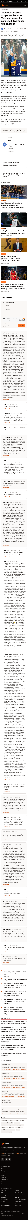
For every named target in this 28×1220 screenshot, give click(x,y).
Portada (3, 9)
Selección (3, 1177)
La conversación (5, 1166)
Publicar (21, 325)
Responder (6, 399)
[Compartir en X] (12, 35)
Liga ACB (8, 9)
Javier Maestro (7, 28)
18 (11, 263)
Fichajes (3, 1175)
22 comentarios (14, 31)
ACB (2, 1168)
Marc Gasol (4, 1132)
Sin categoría (4, 1195)
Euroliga (22, 1120)
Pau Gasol (11, 1127)
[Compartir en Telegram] (19, 35)
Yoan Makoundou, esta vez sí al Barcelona (15, 979)
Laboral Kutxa (5, 1125)
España (3, 1122)
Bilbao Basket (10, 1122)
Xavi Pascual (12, 1125)
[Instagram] (9, 1159)
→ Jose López (10, 784)
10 (11, 291)
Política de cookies (5, 1213)
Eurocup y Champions (20, 1199)
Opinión (3, 1184)
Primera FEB (18, 1205)
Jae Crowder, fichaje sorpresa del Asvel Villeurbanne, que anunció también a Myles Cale (15, 1001)
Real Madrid (4, 1120)
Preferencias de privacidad (7, 1215)
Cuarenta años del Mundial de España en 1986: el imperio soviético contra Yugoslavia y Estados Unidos (15, 993)
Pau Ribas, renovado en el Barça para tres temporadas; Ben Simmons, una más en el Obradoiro (12, 205)
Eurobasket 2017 (5, 1205)
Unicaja (16, 1120)
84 (12, 235)
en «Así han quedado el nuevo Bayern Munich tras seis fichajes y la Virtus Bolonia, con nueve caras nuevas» (14, 1069)
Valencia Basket (18, 1127)
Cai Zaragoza (20, 1125)
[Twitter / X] (2, 1159)
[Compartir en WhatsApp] (9, 35)
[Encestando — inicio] (5, 5)
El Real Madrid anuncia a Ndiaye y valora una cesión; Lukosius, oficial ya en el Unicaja (15, 972)
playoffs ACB (5, 1127)
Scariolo (12, 1129)
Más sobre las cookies (16, 1213)
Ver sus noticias (19, 144)
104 (12, 210)
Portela (10, 1132)
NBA (2, 1173)
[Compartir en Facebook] (16, 35)
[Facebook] (6, 1159)
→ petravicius (10, 427)
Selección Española (19, 1195)
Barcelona (11, 1120)
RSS (23, 1213)
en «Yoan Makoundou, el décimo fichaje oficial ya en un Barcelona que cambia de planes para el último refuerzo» (14, 1096)
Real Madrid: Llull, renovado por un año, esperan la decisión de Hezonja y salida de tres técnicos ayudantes (13, 1047)
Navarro (18, 1129)
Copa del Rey (4, 1179)
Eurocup (3, 1181)
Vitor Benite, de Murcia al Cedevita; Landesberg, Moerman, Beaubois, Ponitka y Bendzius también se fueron (13, 287)
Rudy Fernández (5, 1129)
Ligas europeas (5, 1199)
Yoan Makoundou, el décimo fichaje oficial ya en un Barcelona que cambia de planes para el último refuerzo (15, 985)
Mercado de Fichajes (20, 1192)
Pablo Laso (16, 1122)
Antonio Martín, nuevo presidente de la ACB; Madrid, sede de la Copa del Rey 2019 (11, 259)
